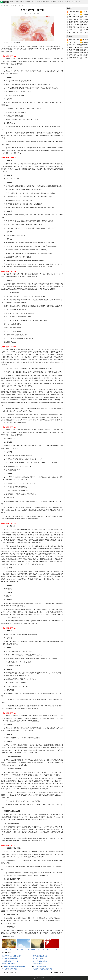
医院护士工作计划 (11, 972)
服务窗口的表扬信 (38, 958)
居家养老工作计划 (58, 972)
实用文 (38, 1)
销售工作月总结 (38, 963)
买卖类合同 (49, 1)
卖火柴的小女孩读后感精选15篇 (42, 969)
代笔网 (42, 978)
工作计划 (20, 5)
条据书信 (27, 1)
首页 (7, 5)
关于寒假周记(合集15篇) (9, 969)
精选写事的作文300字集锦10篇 (11, 956)
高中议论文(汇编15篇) (8, 963)
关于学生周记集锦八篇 (40, 956)
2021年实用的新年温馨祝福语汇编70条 (13, 966)
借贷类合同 (56, 1)
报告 (11, 1)
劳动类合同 (70, 1)
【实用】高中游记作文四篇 (10, 961)
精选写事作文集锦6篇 (39, 966)
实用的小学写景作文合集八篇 (11, 958)
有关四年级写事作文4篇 (40, 961)
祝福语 (43, 1)
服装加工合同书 (73, 29)
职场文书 (16, 1)
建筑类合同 (63, 1)
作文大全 (33, 1)
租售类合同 (77, 1)
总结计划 (22, 1)
